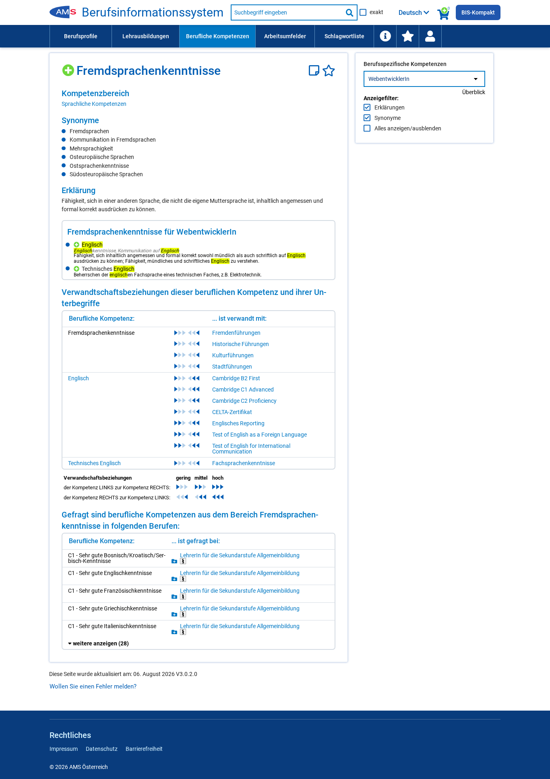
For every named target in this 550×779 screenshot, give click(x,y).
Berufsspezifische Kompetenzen (405, 64)
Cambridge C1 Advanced (243, 389)
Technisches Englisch (94, 463)
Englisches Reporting (238, 423)
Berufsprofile (80, 36)
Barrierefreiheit (144, 749)
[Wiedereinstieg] (430, 36)
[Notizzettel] (315, 71)
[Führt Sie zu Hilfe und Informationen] (385, 36)
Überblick (473, 92)
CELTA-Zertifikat (232, 412)
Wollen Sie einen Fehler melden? (93, 686)
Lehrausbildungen (145, 36)
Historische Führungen (240, 344)
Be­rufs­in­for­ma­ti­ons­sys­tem (152, 12)
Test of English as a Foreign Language (259, 434)
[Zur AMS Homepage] (66, 12)
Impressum (64, 749)
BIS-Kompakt (478, 12)
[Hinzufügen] (69, 67)
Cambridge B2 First (236, 378)
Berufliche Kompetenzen (217, 36)
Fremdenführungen (236, 333)
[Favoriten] (328, 71)
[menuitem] (81, 36)
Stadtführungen (232, 366)
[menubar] (275, 36)
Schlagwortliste (344, 36)
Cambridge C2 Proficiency (244, 401)
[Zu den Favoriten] (407, 36)
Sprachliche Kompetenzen (94, 104)
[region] (198, 98)
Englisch (78, 378)
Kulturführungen (233, 355)
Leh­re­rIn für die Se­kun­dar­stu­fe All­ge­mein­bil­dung (240, 555)
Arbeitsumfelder (285, 36)
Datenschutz (102, 749)
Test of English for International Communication (251, 449)
